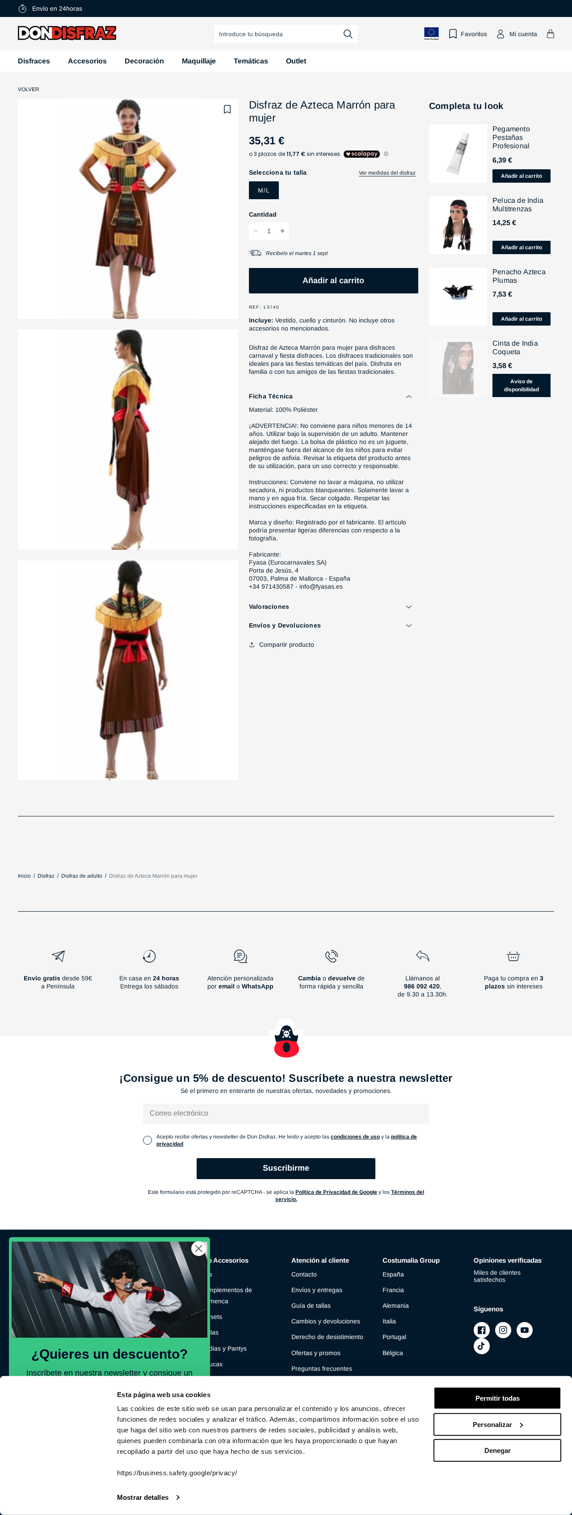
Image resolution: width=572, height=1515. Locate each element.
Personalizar (492, 1424)
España (393, 1274)
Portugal (394, 1336)
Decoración (144, 61)
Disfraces (34, 61)
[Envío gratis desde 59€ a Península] (58, 977)
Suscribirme (286, 1167)
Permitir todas (497, 1398)
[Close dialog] (198, 1248)
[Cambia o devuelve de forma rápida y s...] (331, 977)
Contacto (304, 1274)
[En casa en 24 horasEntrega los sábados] (149, 977)
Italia (389, 1321)
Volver (28, 89)
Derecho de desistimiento (327, 1336)
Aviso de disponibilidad (521, 385)
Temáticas (251, 61)
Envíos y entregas (316, 1289)
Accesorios (87, 61)
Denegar (497, 1450)
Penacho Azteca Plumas (519, 276)
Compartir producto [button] (286, 644)
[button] (550, 33)
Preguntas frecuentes (321, 1368)
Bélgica (393, 1352)
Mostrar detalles (142, 1497)
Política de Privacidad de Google (336, 1192)
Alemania (396, 1305)
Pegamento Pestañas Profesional (511, 137)
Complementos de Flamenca (226, 1295)
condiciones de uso (355, 1137)
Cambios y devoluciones (325, 1321)
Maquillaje (199, 61)
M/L (264, 190)
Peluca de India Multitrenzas (517, 205)
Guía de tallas (311, 1305)
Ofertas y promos (316, 1352)
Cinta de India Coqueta (515, 347)
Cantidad (263, 214)
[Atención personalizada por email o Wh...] (240, 977)
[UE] (432, 34)
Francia (393, 1289)
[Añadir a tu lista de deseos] (227, 109)
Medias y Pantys (223, 1348)
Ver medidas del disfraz (387, 173)
